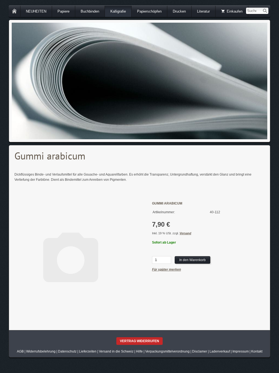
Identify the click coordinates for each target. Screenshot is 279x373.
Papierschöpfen (149, 11)
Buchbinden (90, 11)
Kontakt (256, 351)
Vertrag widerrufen (139, 341)
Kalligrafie (118, 11)
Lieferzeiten (87, 351)
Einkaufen (234, 11)
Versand (185, 233)
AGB (20, 351)
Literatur (203, 11)
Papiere (63, 11)
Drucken (179, 11)
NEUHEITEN (36, 11)
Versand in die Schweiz (116, 351)
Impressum (240, 351)
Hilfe (139, 351)
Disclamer (199, 351)
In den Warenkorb (192, 260)
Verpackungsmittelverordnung (167, 351)
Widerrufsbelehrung (41, 351)
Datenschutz (67, 351)
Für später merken (166, 269)
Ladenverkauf (220, 351)
